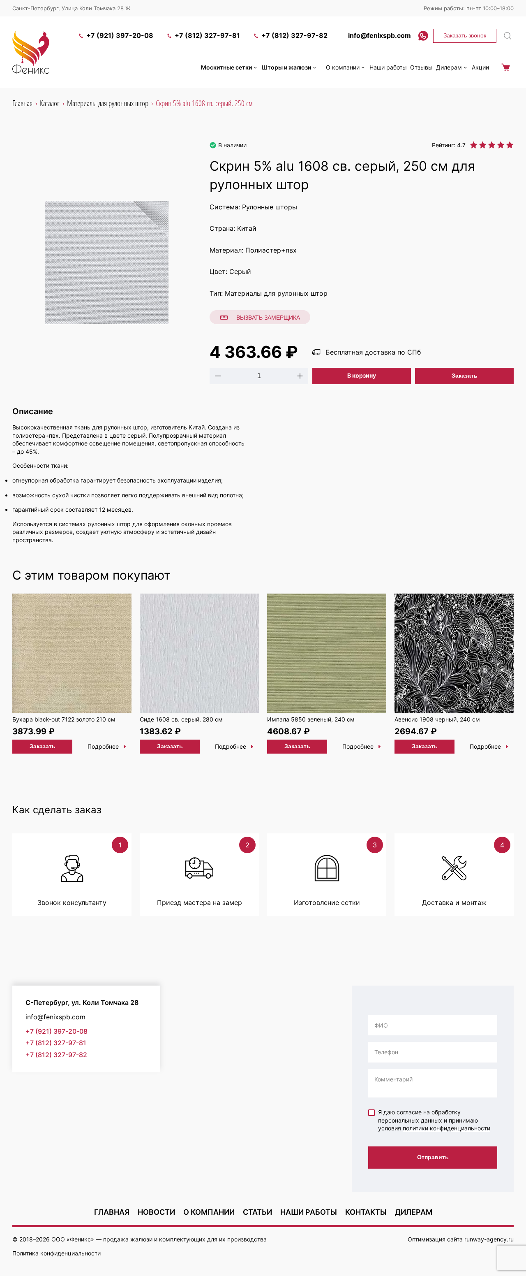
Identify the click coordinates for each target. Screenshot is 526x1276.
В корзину (361, 375)
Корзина (505, 67)
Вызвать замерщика (268, 317)
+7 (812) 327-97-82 (294, 35)
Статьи (257, 1212)
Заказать (465, 375)
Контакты (366, 1212)
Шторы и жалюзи (286, 67)
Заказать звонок (464, 35)
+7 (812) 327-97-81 (207, 35)
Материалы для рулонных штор (276, 293)
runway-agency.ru (489, 1239)
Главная (111, 1212)
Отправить (433, 1157)
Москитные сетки (226, 67)
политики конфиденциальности (446, 1128)
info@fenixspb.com (379, 35)
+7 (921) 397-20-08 (119, 35)
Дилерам (449, 67)
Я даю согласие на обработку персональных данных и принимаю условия (434, 1120)
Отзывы (421, 67)
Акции (480, 67)
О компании (343, 67)
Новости (156, 1212)
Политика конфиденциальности (56, 1253)
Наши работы (388, 67)
